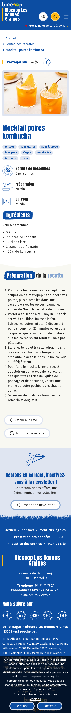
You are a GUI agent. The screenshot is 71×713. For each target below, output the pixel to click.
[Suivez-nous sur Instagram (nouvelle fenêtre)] (48, 616)
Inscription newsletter (38, 505)
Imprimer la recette (30, 433)
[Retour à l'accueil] (12, 5)
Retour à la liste (25, 420)
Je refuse (22, 706)
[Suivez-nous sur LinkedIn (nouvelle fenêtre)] (21, 616)
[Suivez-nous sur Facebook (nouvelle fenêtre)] (7, 616)
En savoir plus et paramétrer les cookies (35, 696)
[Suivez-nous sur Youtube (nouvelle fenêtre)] (34, 616)
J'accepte (49, 706)
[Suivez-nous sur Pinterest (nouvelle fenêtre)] (62, 616)
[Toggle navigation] (66, 18)
